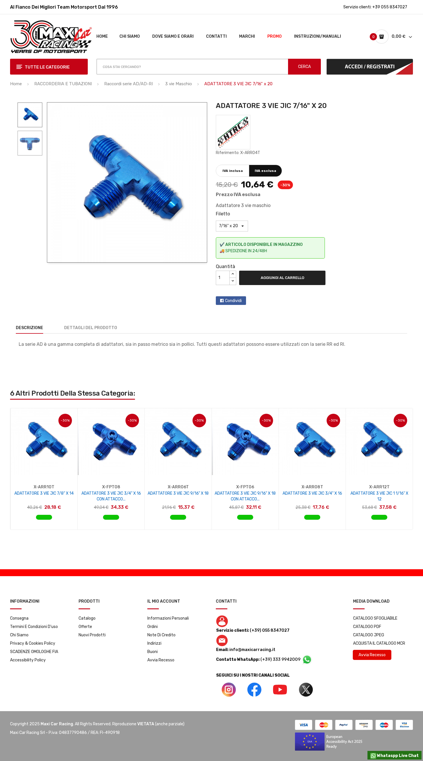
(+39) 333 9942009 (280, 659)
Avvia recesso (160, 660)
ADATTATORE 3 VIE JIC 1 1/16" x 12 (379, 496)
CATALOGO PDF (367, 626)
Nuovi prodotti (92, 635)
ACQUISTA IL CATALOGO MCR (379, 643)
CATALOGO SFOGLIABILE (375, 618)
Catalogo (87, 618)
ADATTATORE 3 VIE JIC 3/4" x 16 (312, 493)
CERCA (304, 66)
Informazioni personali (168, 618)
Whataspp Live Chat (397, 755)
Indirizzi (154, 643)
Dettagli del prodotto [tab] (90, 327)
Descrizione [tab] (29, 327)
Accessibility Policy (28, 660)
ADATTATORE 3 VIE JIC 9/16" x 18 (178, 493)
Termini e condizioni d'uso (34, 626)
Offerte (85, 626)
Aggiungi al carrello (282, 278)
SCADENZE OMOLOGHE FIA (34, 651)
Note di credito (161, 635)
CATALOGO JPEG (368, 635)
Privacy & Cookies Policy (32, 643)
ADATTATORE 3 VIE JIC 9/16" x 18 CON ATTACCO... (245, 496)
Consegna (19, 618)
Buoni (152, 651)
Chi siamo (19, 635)
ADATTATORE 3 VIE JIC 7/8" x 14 (44, 493)
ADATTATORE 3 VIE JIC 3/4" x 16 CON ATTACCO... (111, 496)
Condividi (233, 300)
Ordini (152, 626)
